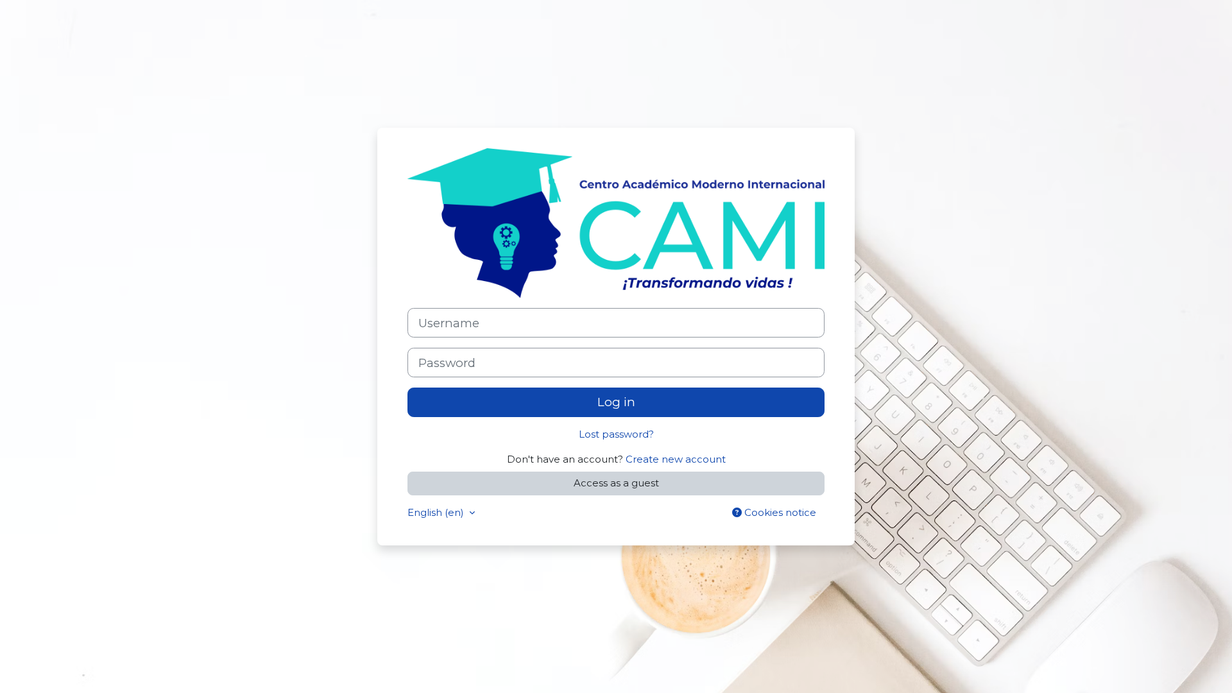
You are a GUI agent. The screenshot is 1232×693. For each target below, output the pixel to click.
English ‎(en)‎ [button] (436, 512)
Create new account (676, 459)
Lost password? (616, 434)
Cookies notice (779, 512)
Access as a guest (616, 483)
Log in (616, 402)
